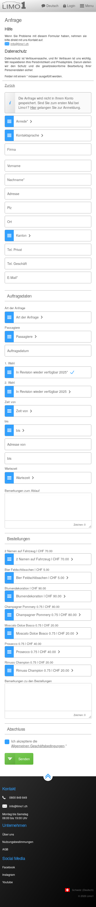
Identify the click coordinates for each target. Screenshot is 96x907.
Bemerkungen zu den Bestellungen (28, 681)
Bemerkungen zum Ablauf (22, 490)
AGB (5, 849)
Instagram (8, 874)
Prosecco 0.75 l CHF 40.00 (23, 643)
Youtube (7, 882)
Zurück (10, 85)
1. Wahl (10, 363)
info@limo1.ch (19, 44)
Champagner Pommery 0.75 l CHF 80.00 (32, 606)
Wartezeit (11, 468)
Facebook (8, 867)
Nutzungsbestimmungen (17, 842)
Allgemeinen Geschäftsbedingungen (38, 746)
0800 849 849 (18, 797)
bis (7, 421)
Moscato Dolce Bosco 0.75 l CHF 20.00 (31, 625)
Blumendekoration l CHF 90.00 (25, 588)
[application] (48, 510)
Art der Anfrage (15, 308)
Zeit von (10, 402)
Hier (33, 107)
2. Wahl (10, 382)
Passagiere (12, 327)
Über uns (8, 834)
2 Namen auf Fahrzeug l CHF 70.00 (28, 551)
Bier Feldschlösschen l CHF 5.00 (27, 569)
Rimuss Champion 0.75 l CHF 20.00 (29, 662)
